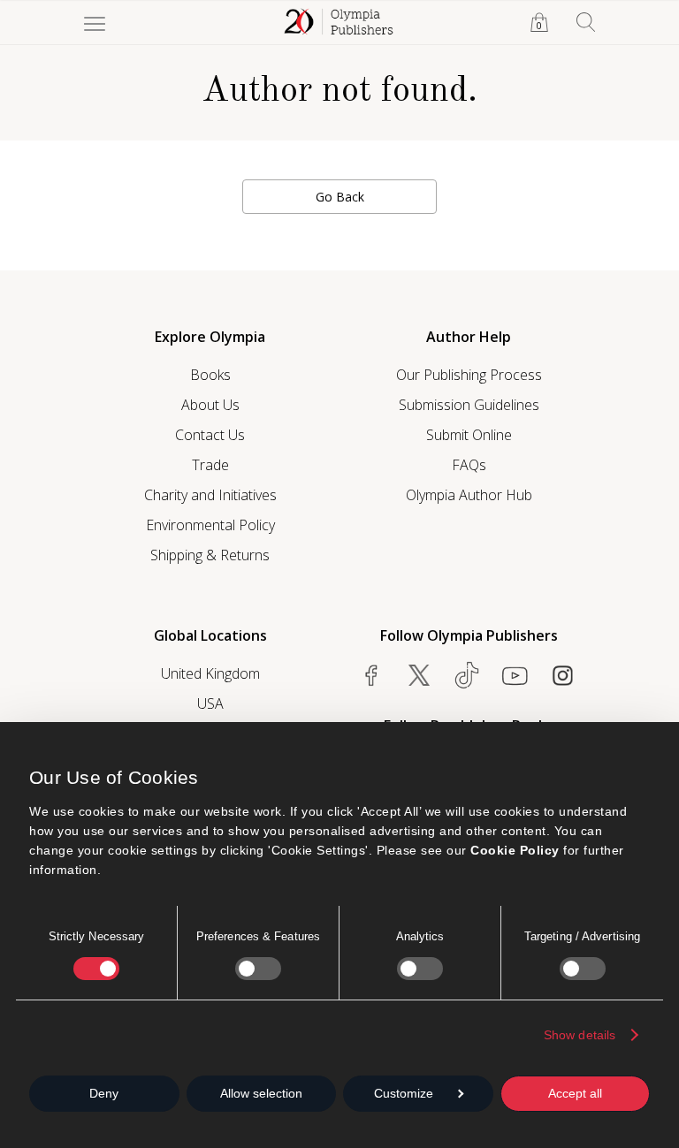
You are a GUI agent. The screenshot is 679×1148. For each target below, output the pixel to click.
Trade (210, 465)
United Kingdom (210, 673)
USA (210, 703)
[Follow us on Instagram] (562, 675)
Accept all (575, 1093)
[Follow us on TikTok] (466, 675)
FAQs (469, 465)
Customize (403, 1093)
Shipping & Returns (210, 555)
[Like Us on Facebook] (371, 675)
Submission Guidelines (469, 404)
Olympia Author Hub (469, 495)
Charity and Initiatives (210, 495)
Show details (579, 1035)
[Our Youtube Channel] (514, 675)
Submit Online (469, 435)
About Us (210, 404)
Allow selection (261, 1093)
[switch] (258, 968)
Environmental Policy (210, 525)
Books (210, 374)
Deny (103, 1093)
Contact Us (210, 435)
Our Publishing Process (469, 374)
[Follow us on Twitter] (419, 675)
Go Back (340, 196)
